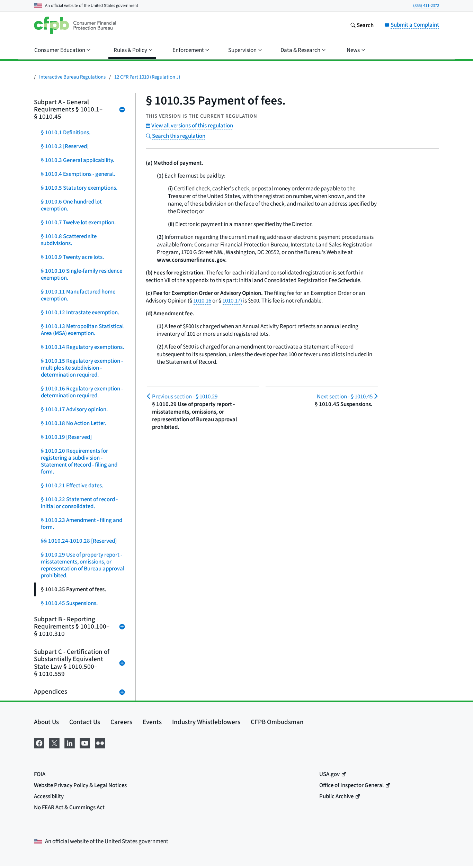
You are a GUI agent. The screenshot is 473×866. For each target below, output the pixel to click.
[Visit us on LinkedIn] (69, 742)
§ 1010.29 (184, 396)
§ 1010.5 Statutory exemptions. (79, 188)
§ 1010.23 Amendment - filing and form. (81, 523)
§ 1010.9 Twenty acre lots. (72, 257)
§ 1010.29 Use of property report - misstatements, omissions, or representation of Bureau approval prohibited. (82, 565)
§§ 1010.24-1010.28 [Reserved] (79, 541)
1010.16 (202, 301)
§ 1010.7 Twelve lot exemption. (78, 222)
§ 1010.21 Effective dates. (72, 485)
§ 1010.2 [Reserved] (65, 146)
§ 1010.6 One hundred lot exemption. (71, 205)
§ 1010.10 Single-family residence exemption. (81, 274)
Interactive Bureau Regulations (72, 76)
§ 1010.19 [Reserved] (66, 437)
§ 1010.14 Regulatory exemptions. (82, 347)
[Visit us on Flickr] (100, 742)
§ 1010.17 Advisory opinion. (74, 409)
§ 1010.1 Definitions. (65, 132)
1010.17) (232, 301)
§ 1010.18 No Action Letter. (73, 423)
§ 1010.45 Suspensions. (69, 603)
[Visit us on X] (54, 742)
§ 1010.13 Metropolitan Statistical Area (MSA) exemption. (82, 329)
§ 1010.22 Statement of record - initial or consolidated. (79, 502)
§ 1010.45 (344, 396)
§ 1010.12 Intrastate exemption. (80, 312)
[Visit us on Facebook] (39, 742)
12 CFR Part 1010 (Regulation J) (147, 76)
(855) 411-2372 (426, 5)
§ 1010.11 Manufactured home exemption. (78, 295)
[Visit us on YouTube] (85, 742)
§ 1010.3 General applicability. (77, 160)
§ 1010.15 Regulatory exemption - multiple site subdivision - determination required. (82, 368)
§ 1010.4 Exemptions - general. (78, 174)
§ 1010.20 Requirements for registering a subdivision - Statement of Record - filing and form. (79, 461)
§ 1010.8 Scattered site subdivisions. (69, 239)
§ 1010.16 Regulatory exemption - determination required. (82, 392)
